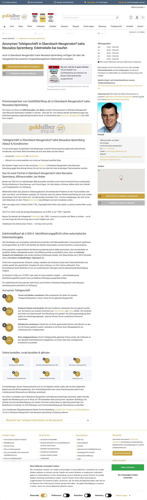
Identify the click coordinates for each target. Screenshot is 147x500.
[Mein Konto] (137, 17)
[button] (121, 177)
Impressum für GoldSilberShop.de (89, 449)
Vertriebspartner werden (86, 452)
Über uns (80, 440)
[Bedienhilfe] (131, 17)
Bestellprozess (9, 443)
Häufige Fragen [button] (8, 435)
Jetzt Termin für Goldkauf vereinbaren (23, 67)
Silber (70, 311)
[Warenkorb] (143, 17)
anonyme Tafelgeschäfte (71, 115)
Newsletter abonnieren (122, 453)
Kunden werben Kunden (48, 455)
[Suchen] (117, 17)
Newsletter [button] (117, 435)
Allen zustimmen (128, 467)
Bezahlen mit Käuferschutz (65, 2)
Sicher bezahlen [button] (119, 460)
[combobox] (88, 17)
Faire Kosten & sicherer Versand (15, 440)
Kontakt (80, 446)
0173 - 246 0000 (108, 148)
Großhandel (44, 458)
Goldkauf (42, 165)
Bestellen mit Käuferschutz (49, 449)
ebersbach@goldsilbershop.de (116, 151)
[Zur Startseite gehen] (14, 17)
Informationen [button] (82, 435)
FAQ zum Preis (9, 446)
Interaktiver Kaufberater (49, 452)
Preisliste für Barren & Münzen (23, 73)
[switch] (66, 495)
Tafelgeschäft (20, 156)
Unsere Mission (82, 443)
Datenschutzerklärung (85, 456)
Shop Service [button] (44, 435)
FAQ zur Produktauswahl (12, 458)
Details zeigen (121, 495)
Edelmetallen (59, 311)
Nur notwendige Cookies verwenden (128, 476)
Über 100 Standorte (37, 2)
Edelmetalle (33, 156)
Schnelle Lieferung (11, 2)
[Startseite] (4, 26)
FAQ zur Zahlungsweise (12, 449)
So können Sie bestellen (48, 440)
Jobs (79, 459)
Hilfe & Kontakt (137, 7)
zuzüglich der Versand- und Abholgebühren (71, 410)
